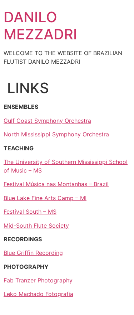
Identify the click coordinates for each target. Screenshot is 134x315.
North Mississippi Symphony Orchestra (56, 134)
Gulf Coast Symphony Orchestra (47, 120)
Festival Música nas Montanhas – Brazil (56, 184)
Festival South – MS (30, 211)
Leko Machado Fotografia (38, 293)
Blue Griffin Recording (33, 252)
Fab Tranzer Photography (38, 280)
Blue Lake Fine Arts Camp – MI (45, 198)
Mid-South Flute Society (36, 225)
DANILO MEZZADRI (40, 25)
